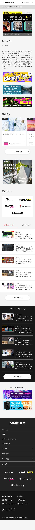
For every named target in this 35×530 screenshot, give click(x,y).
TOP (3, 6)
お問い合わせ (21, 500)
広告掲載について (7, 500)
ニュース (5, 430)
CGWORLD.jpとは (7, 496)
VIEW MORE (17, 151)
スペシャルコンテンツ (9, 439)
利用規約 (20, 496)
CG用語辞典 (10, 6)
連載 (3, 434)
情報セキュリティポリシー (9, 503)
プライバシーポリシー (24, 503)
